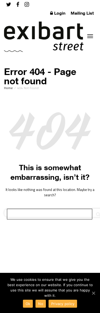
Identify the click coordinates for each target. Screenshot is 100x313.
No (40, 304)
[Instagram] (26, 4)
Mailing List (82, 13)
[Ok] (93, 293)
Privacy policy (63, 304)
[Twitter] (8, 4)
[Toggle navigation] (90, 36)
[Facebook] (17, 4)
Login (59, 13)
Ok (28, 304)
